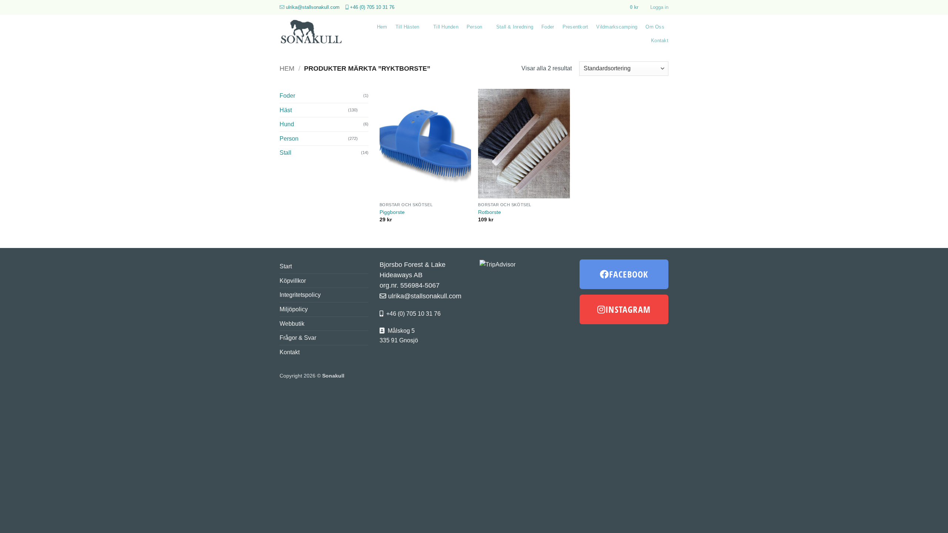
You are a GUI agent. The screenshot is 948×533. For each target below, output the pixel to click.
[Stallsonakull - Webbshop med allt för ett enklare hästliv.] (316, 33)
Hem (382, 27)
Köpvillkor (293, 281)
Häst (286, 110)
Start (286, 266)
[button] (637, 7)
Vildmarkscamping (616, 27)
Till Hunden (445, 27)
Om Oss (654, 27)
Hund (287, 124)
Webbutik (292, 324)
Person (475, 27)
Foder (547, 27)
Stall (285, 153)
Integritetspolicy (300, 295)
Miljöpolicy (294, 309)
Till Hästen (407, 27)
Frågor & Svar (298, 338)
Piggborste (392, 212)
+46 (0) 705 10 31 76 (372, 7)
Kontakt (659, 40)
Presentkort (575, 27)
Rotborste (489, 212)
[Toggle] (364, 109)
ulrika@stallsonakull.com (313, 7)
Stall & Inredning (514, 27)
